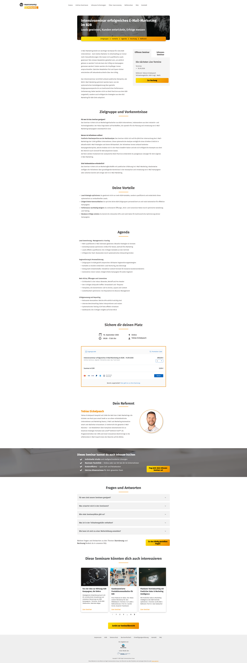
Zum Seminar (87, 609)
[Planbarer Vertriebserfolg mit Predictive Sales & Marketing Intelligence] (152, 577)
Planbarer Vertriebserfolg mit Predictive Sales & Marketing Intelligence (152, 591)
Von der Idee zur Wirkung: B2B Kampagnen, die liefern (94, 590)
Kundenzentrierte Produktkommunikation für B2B (122, 591)
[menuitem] (70, 5)
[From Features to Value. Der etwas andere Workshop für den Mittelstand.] (123, 577)
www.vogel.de (155, 661)
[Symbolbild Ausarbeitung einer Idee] (94, 577)
